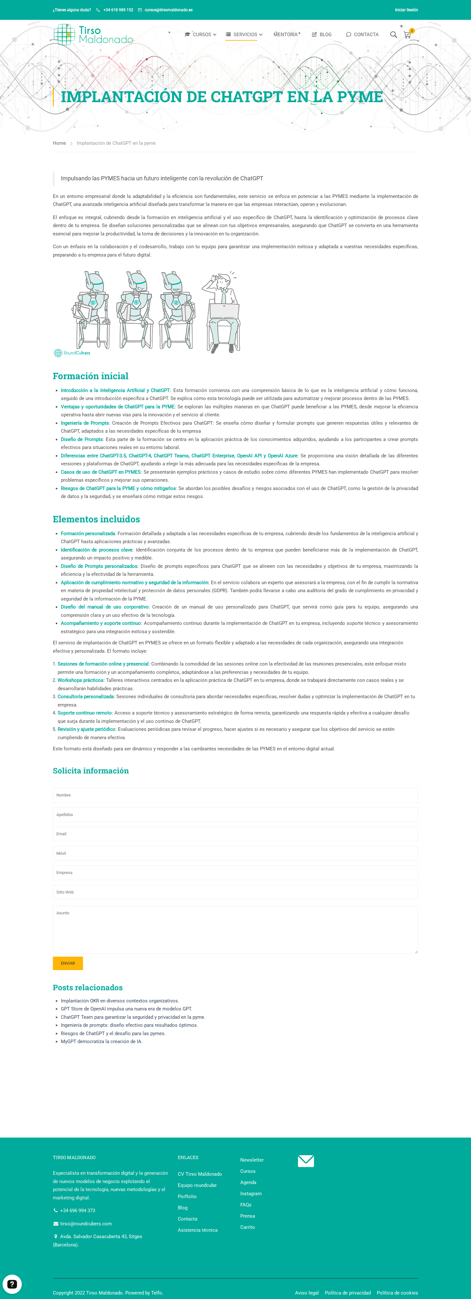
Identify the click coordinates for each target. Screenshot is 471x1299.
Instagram (251, 1194)
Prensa (247, 1216)
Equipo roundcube (197, 1185)
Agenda (248, 1182)
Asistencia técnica (198, 1230)
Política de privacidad (348, 1293)
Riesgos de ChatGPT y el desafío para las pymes (112, 1033)
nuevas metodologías (134, 1189)
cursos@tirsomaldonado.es (169, 10)
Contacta (366, 34)
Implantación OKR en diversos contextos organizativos (119, 1001)
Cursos (202, 34)
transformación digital (110, 1173)
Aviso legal (307, 1293)
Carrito (247, 1227)
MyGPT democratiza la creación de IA (101, 1041)
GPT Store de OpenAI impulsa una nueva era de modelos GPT (126, 1009)
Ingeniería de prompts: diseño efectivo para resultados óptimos (129, 1025)
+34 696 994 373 (77, 1210)
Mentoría (286, 34)
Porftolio (187, 1196)
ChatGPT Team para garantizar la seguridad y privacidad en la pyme (132, 1017)
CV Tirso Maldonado (200, 1174)
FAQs (246, 1205)
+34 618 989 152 (118, 10)
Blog (326, 34)
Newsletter (252, 1160)
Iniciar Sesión (406, 10)
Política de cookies (397, 1293)
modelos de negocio (98, 1181)
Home (59, 143)
